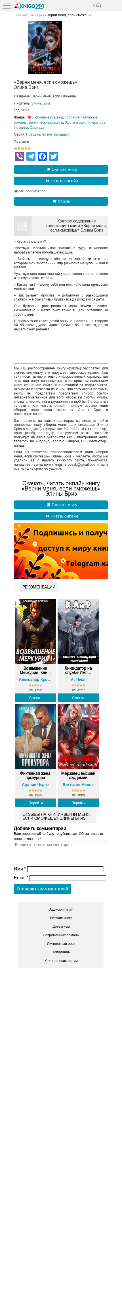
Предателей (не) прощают (47, 134)
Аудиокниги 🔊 (61, 909)
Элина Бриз (41, 103)
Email (21, 877)
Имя (20, 868)
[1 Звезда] (15, 148)
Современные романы (61, 935)
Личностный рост (61, 944)
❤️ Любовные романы (45, 117)
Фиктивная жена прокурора (35, 775)
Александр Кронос (36, 679)
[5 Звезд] (29, 148)
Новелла (21, 128)
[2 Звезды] (19, 148)
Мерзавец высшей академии (78, 775)
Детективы (61, 927)
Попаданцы (61, 952)
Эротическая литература (85, 122)
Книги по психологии (61, 961)
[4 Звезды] (26, 148)
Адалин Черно (35, 784)
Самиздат (38, 128)
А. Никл (78, 679)
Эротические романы (45, 122)
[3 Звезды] (22, 148)
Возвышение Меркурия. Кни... (35, 670)
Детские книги (61, 918)
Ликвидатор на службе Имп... (78, 670)
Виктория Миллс (78, 784)
